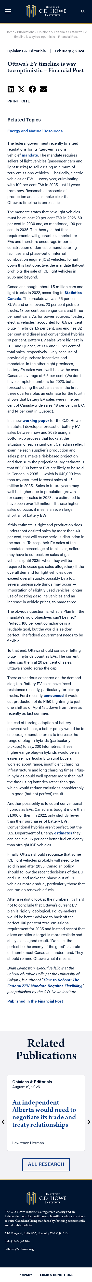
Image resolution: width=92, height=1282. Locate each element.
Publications (25, 32)
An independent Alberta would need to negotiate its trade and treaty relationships (44, 1114)
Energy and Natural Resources (35, 131)
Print (13, 101)
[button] (11, 89)
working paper (36, 420)
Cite (25, 101)
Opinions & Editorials (52, 32)
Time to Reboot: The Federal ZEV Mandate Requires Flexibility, (44, 982)
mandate (30, 155)
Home (10, 32)
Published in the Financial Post (35, 1001)
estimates (63, 833)
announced (54, 695)
